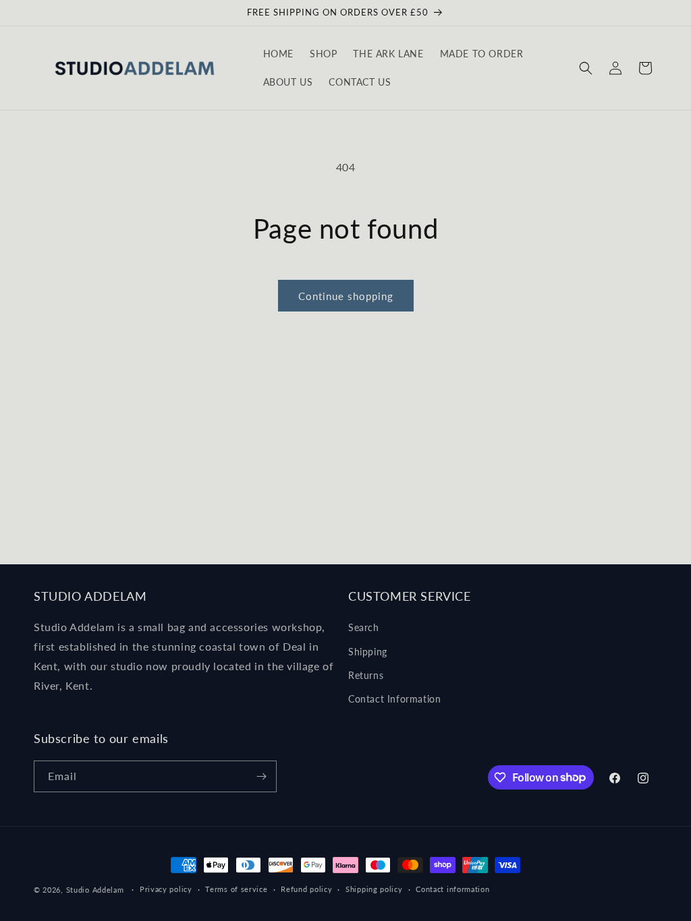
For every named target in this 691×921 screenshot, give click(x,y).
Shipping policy (374, 889)
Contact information (452, 889)
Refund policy (306, 889)
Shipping (367, 651)
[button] (586, 68)
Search (363, 627)
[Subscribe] (261, 776)
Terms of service (236, 889)
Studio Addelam (95, 889)
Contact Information (394, 699)
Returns (365, 675)
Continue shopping (345, 296)
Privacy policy (166, 889)
